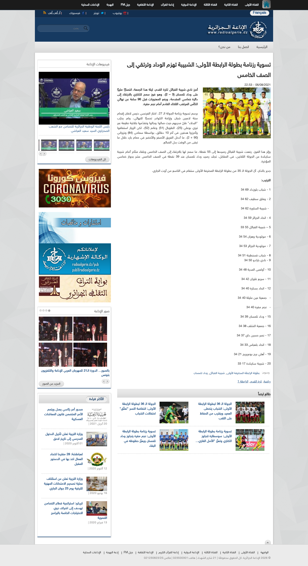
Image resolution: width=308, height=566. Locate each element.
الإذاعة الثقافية (145, 5)
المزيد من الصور (51, 384)
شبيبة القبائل (217, 373)
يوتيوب (117, 13)
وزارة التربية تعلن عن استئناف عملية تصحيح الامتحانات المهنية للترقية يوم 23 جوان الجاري (63, 484)
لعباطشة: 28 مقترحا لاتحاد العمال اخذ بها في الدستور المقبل (66, 459)
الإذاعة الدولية (189, 5)
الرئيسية (267, 5)
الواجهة (265, 552)
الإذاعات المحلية (90, 5)
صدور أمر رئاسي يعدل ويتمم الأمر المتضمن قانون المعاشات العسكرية (63, 414)
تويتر (96, 13)
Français (259, 13)
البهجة (110, 5)
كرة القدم (256, 382)
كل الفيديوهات (97, 159)
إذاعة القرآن (167, 5)
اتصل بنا (243, 47)
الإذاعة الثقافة (146, 552)
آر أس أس (54, 13)
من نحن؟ (224, 47)
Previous (40, 153)
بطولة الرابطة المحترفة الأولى (243, 373)
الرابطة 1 (242, 382)
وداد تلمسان (201, 373)
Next (44, 153)
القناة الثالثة (210, 5)
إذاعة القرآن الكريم (169, 552)
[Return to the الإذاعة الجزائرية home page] (236, 22)
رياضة (267, 382)
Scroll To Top (268, 542)
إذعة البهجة (112, 552)
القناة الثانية (231, 5)
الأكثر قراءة (96, 399)
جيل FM (125, 5)
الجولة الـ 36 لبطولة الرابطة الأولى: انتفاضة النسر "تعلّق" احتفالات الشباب (138, 409)
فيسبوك (74, 13)
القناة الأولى (252, 5)
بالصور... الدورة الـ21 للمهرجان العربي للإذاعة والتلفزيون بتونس (75, 373)
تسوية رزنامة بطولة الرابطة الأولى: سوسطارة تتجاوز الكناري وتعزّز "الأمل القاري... (214, 436)
